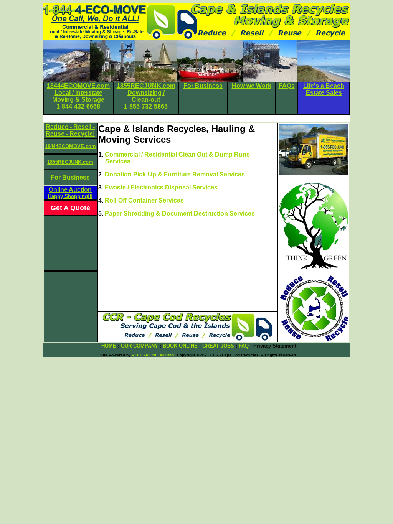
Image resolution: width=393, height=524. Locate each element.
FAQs (287, 85)
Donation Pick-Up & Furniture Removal (161, 174)
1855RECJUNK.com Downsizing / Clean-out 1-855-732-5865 (146, 96)
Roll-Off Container (132, 200)
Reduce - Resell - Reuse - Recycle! (70, 130)
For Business (203, 85)
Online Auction (70, 192)
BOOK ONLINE (180, 346)
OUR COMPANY (139, 346)
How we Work (251, 85)
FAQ (244, 346)
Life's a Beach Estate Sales (323, 89)
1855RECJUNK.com (70, 162)
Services (231, 174)
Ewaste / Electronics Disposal (148, 187)
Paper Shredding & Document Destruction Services (180, 213)
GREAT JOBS (218, 346)
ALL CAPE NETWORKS (153, 355)
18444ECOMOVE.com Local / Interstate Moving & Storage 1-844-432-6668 (78, 96)
